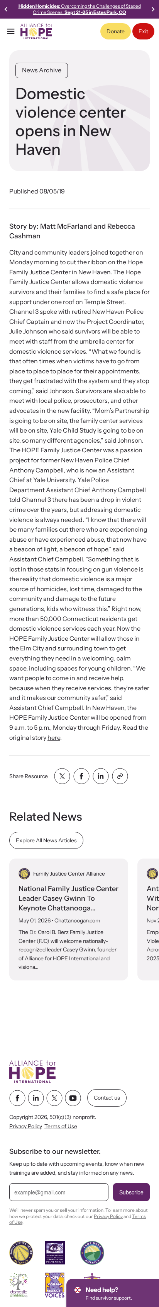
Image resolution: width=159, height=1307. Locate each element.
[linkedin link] (36, 1098)
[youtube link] (73, 1098)
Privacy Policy (25, 1126)
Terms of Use (60, 1126)
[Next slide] (152, 9)
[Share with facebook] (81, 776)
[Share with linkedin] (101, 776)
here (53, 737)
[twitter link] (54, 1098)
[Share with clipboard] (120, 776)
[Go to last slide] (6, 9)
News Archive (41, 70)
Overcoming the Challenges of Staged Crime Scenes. (80, 9)
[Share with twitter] (62, 776)
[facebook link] (17, 1098)
